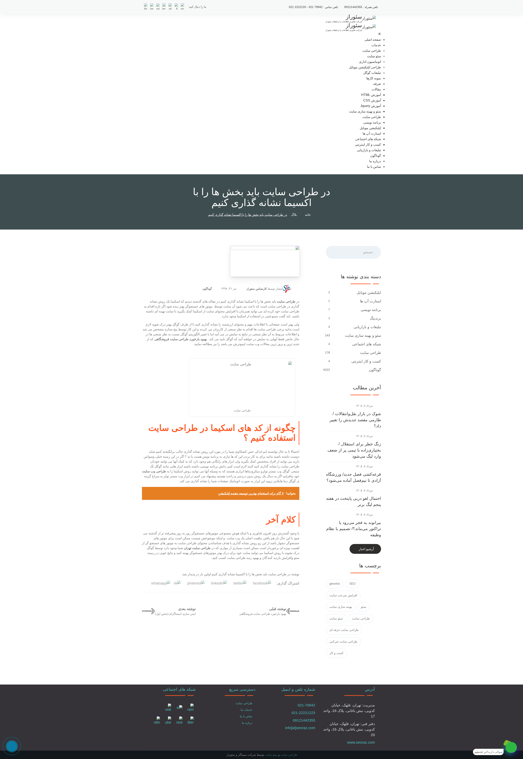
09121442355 (304, 720)
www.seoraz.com (361, 742)
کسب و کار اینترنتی (368, 144)
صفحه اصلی (372, 39)
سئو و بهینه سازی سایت (365, 111)
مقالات (376, 89)
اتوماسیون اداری (370, 61)
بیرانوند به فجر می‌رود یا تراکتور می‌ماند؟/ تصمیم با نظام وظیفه (353, 528)
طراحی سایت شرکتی (343, 641)
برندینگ (375, 318)
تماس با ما (374, 166)
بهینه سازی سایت (340, 606)
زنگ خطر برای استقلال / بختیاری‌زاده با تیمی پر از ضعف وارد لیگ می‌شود (354, 450)
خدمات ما (246, 709)
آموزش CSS (372, 100)
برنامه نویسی (372, 122)
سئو (363, 606)
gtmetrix (334, 583)
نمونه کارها (373, 78)
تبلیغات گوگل (372, 72)
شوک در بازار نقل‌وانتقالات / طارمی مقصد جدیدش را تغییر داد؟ (355, 419)
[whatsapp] (511, 747)
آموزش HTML (371, 95)
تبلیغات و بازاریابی (369, 150)
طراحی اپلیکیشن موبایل (365, 67)
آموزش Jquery (370, 106)
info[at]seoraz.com (300, 728)
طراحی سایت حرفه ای (344, 630)
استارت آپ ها (372, 133)
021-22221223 (303, 713)
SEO (352, 583)
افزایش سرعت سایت (343, 595)
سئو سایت (374, 56)
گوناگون (375, 155)
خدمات (376, 45)
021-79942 (306, 705)
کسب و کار (336, 653)
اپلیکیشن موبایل (370, 128)
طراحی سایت (371, 50)
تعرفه (377, 84)
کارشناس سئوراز (256, 288)
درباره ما (375, 161)
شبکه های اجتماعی (368, 139)
